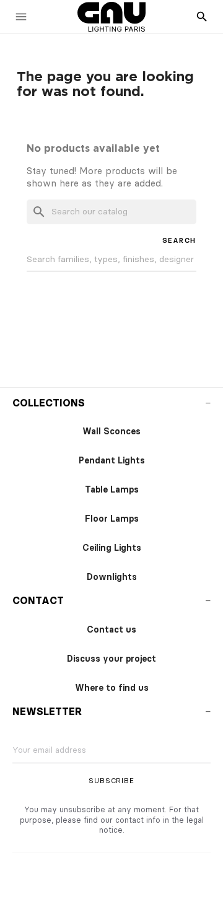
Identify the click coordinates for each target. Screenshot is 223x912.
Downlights (112, 577)
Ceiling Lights (111, 548)
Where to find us (112, 688)
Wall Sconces (111, 431)
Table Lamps (112, 489)
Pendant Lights (112, 460)
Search (179, 241)
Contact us (111, 630)
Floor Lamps (112, 519)
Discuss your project (111, 659)
